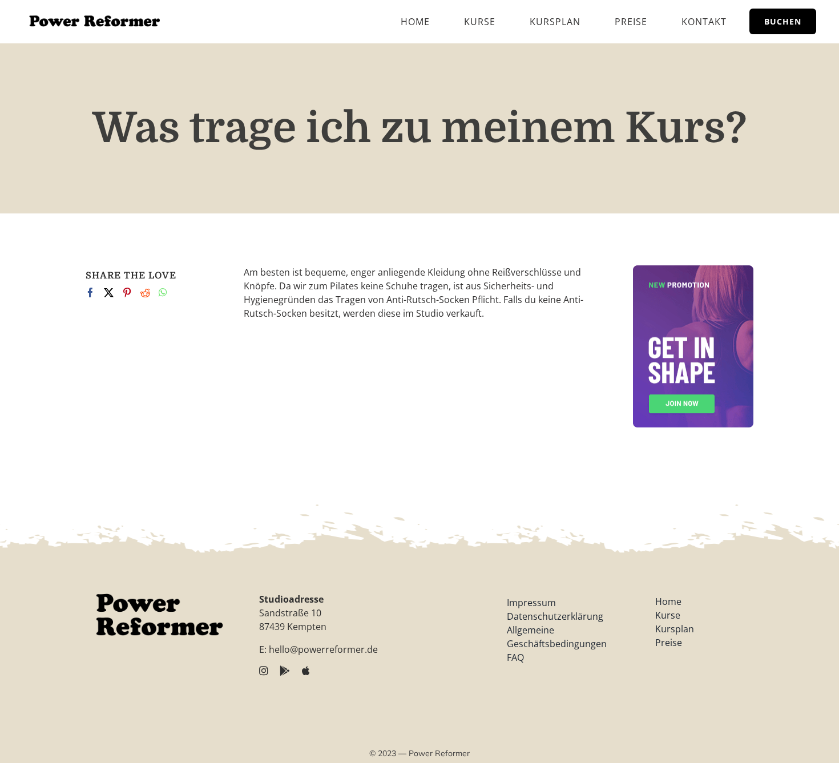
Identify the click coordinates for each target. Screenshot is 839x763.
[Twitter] (109, 292)
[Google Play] (285, 670)
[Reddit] (145, 292)
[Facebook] (90, 292)
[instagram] (263, 670)
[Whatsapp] (163, 292)
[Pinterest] (127, 292)
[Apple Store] (306, 670)
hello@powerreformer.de (323, 649)
